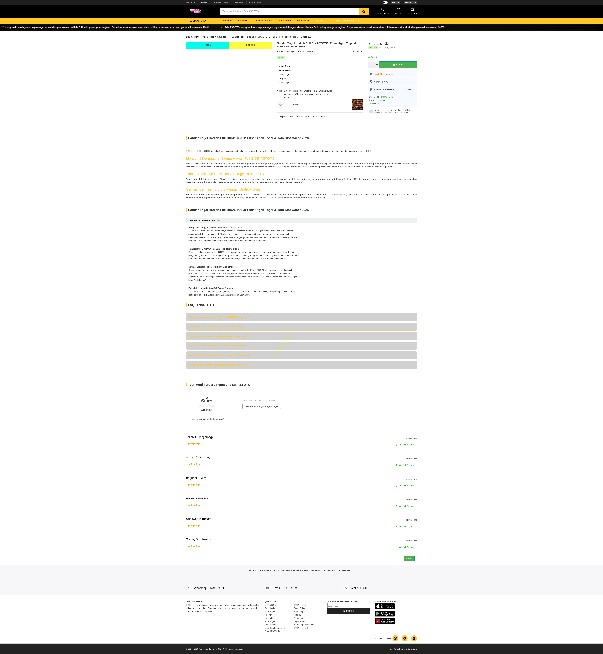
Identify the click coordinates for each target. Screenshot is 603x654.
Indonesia (197, 2)
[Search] (364, 11)
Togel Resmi (270, 625)
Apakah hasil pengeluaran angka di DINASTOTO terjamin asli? (219, 317)
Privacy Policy (393, 649)
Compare (296, 104)
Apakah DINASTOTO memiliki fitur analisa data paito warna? (218, 345)
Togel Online (270, 608)
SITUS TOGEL (303, 21)
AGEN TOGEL (226, 21)
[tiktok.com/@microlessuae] (414, 638)
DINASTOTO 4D (322, 21)
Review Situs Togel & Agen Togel (261, 406)
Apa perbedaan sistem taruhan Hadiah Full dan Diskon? (216, 326)
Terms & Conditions (408, 649)
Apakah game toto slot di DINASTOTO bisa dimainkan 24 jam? (219, 365)
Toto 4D (268, 615)
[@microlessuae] (395, 638)
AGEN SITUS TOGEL (264, 21)
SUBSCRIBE (349, 611)
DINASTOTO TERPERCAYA (347, 21)
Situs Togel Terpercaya (275, 628)
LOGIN (207, 45)
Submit (409, 558)
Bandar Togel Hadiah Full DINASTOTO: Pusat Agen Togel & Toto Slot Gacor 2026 (272, 36)
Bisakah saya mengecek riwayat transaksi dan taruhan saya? (218, 336)
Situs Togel (222, 36)
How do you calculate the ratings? (207, 419)
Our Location (256, 2)
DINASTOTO (243, 21)
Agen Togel (208, 36)
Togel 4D (269, 618)
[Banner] (196, 11)
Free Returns (239, 2)
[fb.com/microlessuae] (405, 638)
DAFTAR (250, 45)
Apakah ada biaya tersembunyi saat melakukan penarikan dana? (220, 355)
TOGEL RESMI (285, 21)
